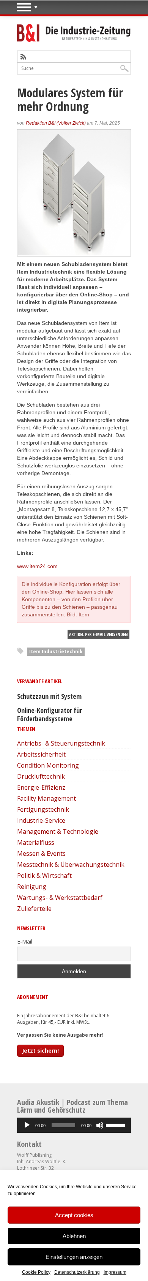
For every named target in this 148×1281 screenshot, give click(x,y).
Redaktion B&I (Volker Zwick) (56, 123)
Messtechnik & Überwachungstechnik (70, 864)
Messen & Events (41, 853)
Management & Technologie (57, 831)
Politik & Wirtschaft (44, 875)
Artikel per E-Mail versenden (98, 634)
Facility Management (46, 798)
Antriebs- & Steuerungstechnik (61, 743)
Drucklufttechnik (41, 776)
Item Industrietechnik (56, 651)
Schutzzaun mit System (49, 696)
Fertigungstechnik (43, 809)
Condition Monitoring (48, 765)
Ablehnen (74, 1236)
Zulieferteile (34, 908)
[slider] (116, 1124)
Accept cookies (74, 1215)
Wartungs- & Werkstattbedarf (59, 897)
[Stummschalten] (100, 1125)
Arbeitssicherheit (41, 754)
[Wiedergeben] (27, 1125)
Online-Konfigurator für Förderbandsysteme (49, 714)
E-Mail (24, 941)
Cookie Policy (36, 1272)
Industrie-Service (41, 820)
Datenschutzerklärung (77, 1272)
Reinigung (31, 886)
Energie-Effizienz (41, 787)
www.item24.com (37, 566)
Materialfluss (35, 842)
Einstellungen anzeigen (74, 1257)
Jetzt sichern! (40, 1050)
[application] (74, 1125)
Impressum (115, 1272)
